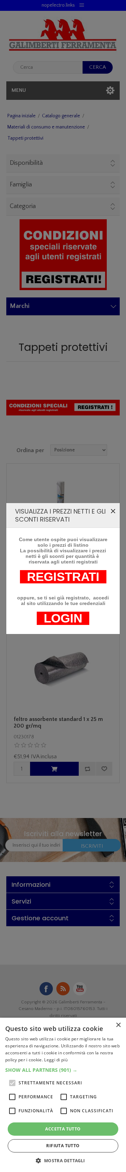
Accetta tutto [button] (62, 1129)
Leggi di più (56, 1060)
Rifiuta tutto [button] (62, 1146)
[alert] (63, 1095)
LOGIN (63, 618)
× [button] (118, 1025)
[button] (63, 1070)
